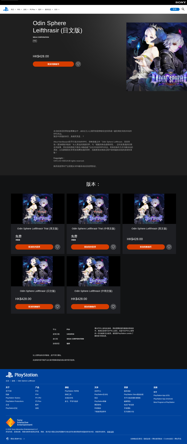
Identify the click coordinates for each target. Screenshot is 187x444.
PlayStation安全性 (101, 394)
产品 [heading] (37, 387)
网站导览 (178, 439)
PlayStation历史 (12, 408)
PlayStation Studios (13, 398)
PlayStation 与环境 (72, 391)
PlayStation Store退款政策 (133, 394)
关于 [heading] (8, 387)
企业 (7, 405)
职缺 (7, 394)
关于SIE (9, 391)
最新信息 (48, 9)
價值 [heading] (67, 387)
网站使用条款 (157, 439)
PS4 (36, 394)
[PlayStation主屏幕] (5, 9)
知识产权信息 (129, 405)
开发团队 (127, 408)
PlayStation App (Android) (163, 399)
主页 (7, 381)
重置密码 (97, 405)
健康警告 (127, 401)
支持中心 (97, 391)
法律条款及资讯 (136, 439)
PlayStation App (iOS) (162, 395)
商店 (12, 9)
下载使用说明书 (100, 412)
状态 (96, 398)
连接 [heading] (155, 387)
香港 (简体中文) (16, 439)
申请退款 (97, 408)
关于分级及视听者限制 (132, 398)
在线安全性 (69, 398)
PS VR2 (38, 398)
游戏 (24, 9)
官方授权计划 (129, 412)
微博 (155, 392)
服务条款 (127, 391)
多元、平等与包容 (71, 401)
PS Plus (32, 9)
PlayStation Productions (15, 401)
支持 (55, 9)
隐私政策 (147, 439)
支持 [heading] (96, 387)
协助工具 (68, 394)
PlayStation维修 (100, 401)
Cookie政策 (168, 439)
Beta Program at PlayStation (164, 402)
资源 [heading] (126, 387)
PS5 (18, 9)
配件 (39, 9)
